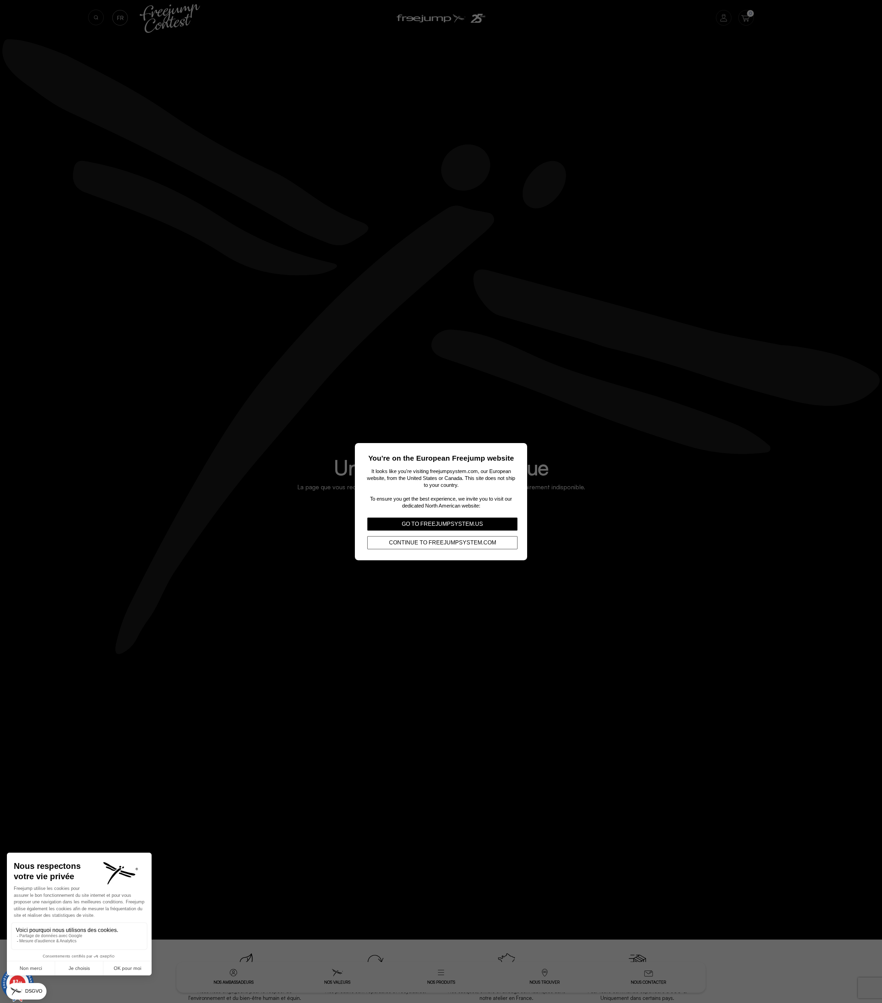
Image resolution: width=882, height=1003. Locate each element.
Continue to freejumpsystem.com (442, 542)
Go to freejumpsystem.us (442, 523)
